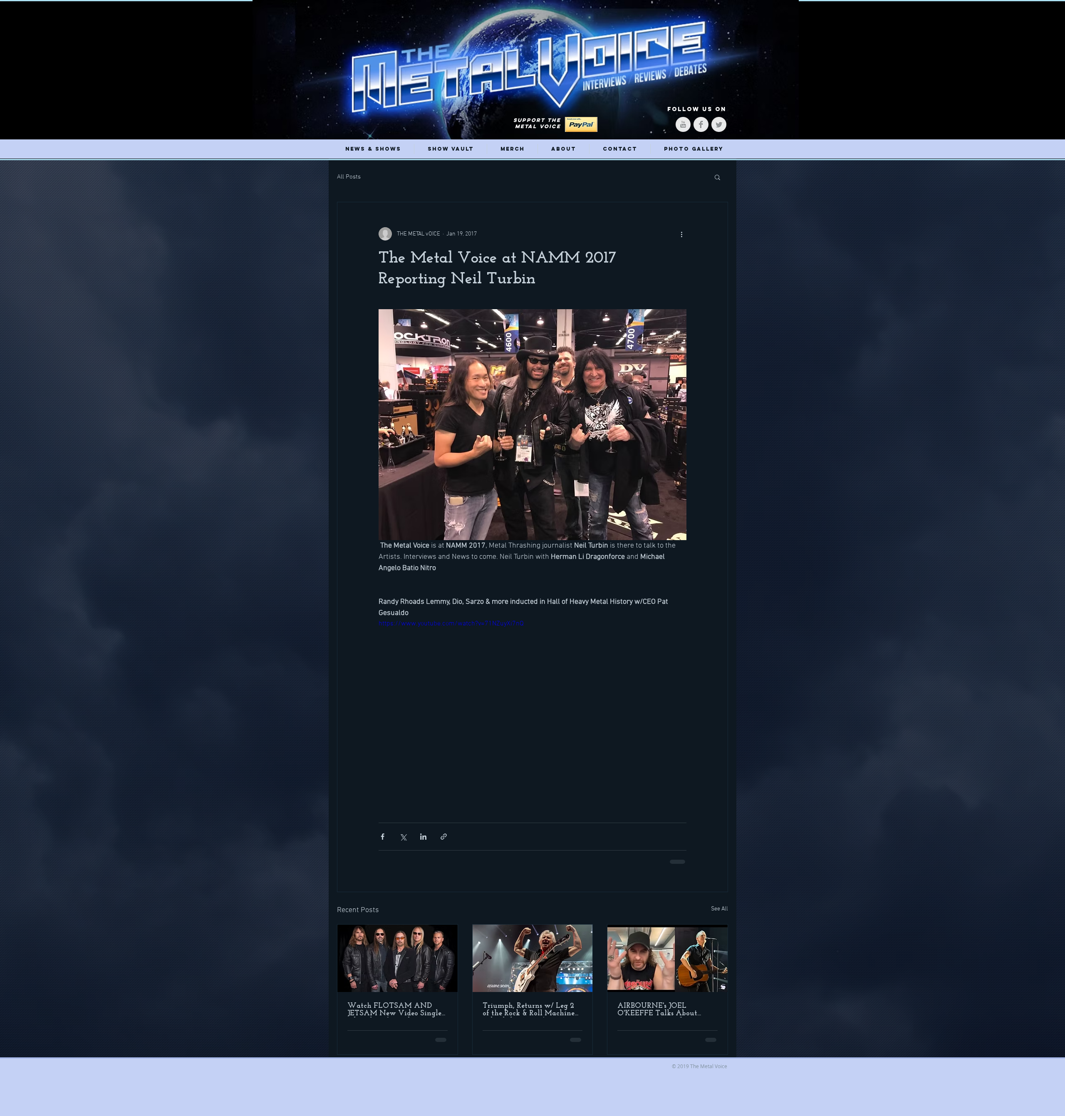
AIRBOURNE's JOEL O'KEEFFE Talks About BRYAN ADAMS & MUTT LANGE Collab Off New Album (663, 1009)
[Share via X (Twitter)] (403, 837)
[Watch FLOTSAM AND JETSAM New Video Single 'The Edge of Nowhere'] (397, 958)
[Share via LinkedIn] (423, 837)
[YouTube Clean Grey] (683, 124)
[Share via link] (444, 837)
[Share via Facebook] (382, 837)
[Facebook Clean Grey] (700, 124)
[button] (717, 177)
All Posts (349, 177)
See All (719, 909)
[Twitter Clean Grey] (718, 124)
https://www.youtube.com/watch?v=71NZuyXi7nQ (451, 624)
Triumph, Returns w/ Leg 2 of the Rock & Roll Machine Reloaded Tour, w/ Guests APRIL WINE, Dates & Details (529, 1009)
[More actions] (681, 234)
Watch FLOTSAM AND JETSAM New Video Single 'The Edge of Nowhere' (394, 1009)
